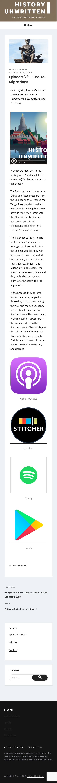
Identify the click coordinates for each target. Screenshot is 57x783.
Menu (30, 25)
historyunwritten (20, 72)
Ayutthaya (19, 566)
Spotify (13, 650)
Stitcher (13, 642)
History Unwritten (35, 776)
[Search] (40, 678)
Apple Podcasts (17, 634)
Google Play (10, 735)
